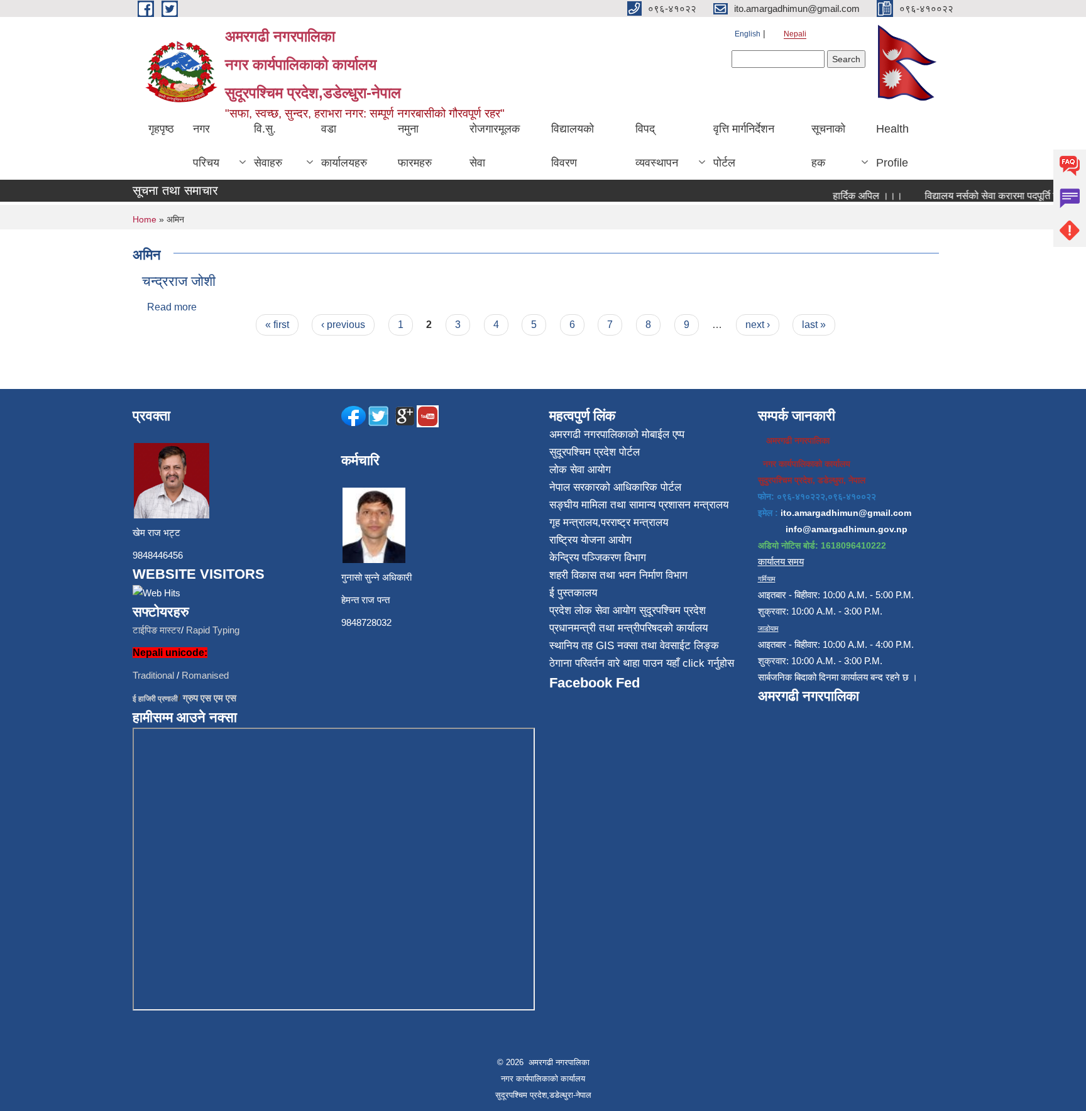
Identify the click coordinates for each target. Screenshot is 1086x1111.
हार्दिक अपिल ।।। (857, 195)
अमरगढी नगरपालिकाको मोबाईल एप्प (616, 435)
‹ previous (343, 324)
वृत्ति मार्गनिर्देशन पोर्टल (743, 146)
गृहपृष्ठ (161, 129)
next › (757, 324)
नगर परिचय (206, 146)
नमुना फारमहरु (415, 146)
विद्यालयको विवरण (572, 146)
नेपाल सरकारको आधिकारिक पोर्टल (615, 487)
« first (277, 324)
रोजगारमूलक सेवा (494, 146)
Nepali (795, 34)
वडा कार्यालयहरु (344, 146)
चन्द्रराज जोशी (179, 281)
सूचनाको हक (828, 146)
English (747, 34)
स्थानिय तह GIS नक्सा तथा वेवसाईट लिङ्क (634, 646)
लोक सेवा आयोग (580, 470)
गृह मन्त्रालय (573, 522)
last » (814, 324)
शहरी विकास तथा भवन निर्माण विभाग (618, 575)
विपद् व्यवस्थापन (656, 146)
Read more (172, 307)
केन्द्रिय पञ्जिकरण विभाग (597, 558)
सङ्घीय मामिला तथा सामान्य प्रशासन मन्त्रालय (638, 505)
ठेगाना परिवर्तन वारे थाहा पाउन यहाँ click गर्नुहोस (641, 663)
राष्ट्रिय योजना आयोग (590, 540)
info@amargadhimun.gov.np (847, 529)
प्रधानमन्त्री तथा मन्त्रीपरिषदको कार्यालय (628, 628)
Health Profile (892, 146)
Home (144, 219)
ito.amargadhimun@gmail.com (846, 513)
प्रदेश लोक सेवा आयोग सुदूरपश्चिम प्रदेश (627, 610)
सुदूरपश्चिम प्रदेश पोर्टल (594, 452)
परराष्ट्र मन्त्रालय (634, 522)
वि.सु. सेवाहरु (268, 146)
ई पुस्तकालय (573, 593)
